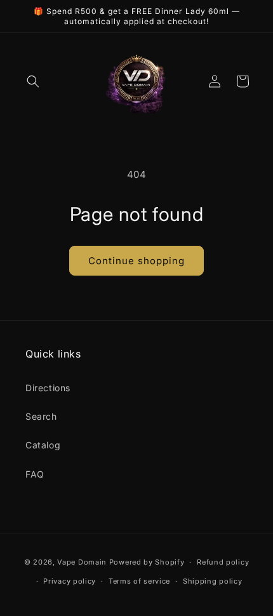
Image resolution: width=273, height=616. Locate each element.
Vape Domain (83, 562)
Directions (47, 387)
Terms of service (139, 581)
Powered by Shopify (147, 562)
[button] (33, 81)
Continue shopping (136, 261)
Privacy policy (69, 581)
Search (41, 416)
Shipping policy (213, 581)
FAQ (34, 474)
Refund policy (223, 562)
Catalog (42, 444)
